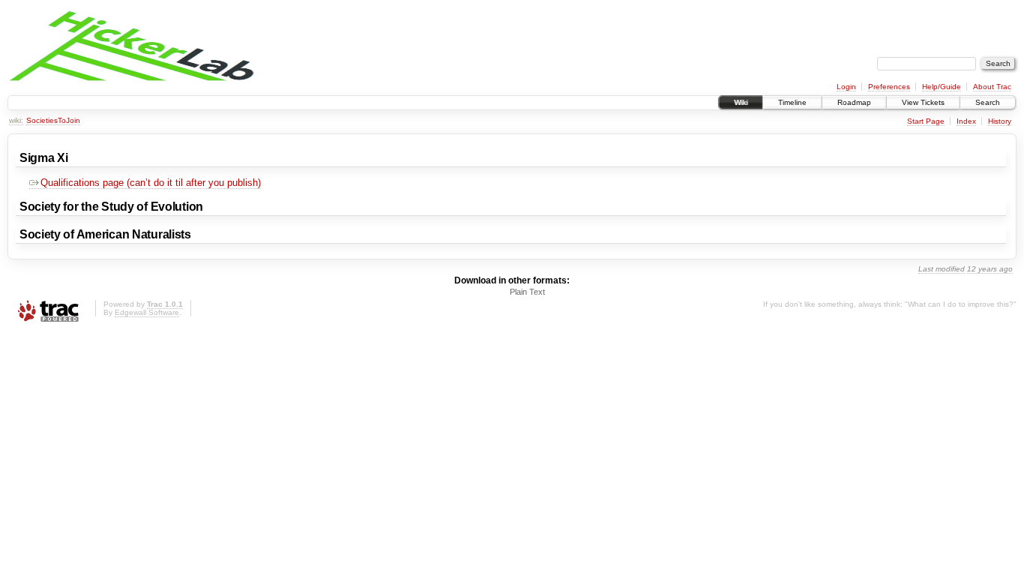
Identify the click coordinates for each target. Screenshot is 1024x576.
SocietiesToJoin (53, 120)
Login (846, 86)
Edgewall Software (147, 312)
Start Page (926, 121)
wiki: (16, 120)
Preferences (889, 86)
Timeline (792, 102)
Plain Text (527, 291)
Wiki (740, 102)
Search (987, 102)
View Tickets (923, 102)
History (999, 121)
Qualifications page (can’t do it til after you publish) (150, 182)
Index (966, 121)
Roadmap (854, 102)
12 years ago (990, 269)
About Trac (992, 86)
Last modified (941, 269)
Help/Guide (941, 86)
